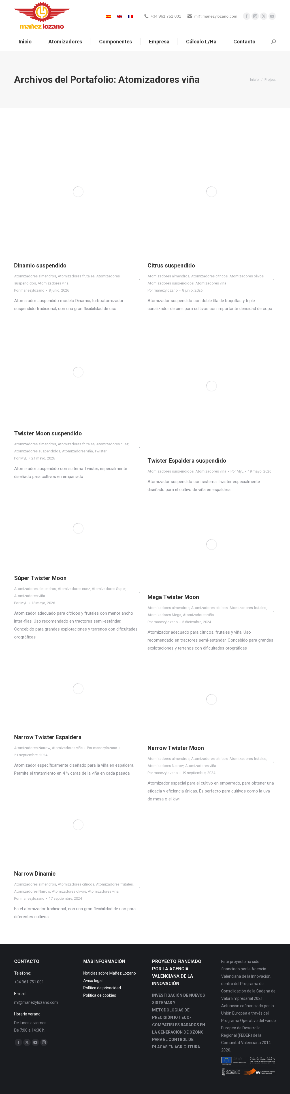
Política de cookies (99, 995)
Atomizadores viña (53, 283)
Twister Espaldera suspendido (187, 460)
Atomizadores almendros (35, 276)
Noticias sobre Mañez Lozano (109, 973)
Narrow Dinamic (35, 873)
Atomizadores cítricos (209, 276)
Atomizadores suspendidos (171, 283)
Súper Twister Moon (40, 578)
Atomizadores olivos (246, 276)
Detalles (86, 192)
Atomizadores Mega (164, 615)
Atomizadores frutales (76, 276)
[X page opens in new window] (263, 16)
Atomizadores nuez (112, 444)
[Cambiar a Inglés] (119, 16)
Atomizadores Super (108, 589)
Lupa (70, 192)
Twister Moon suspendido (48, 433)
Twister (100, 451)
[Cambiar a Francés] (130, 16)
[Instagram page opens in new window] (255, 16)
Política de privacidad (102, 988)
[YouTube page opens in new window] (272, 16)
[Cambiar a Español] (108, 16)
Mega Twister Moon (173, 597)
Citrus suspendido (171, 265)
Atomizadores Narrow (32, 748)
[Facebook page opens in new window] (246, 16)
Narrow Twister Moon (176, 748)
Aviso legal (93, 980)
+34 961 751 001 (166, 16)
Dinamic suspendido (40, 265)
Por (29, 290)
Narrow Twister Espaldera (48, 737)
